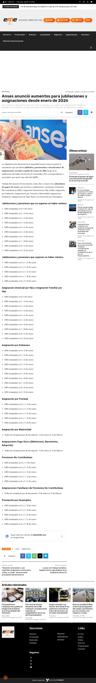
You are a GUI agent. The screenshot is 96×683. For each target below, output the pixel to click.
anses (17, 549)
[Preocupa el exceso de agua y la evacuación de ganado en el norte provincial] (81, 162)
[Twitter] (88, 2)
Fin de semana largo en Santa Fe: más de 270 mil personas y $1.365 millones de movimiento (85, 210)
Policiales (81, 188)
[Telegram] (45, 555)
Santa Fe (81, 205)
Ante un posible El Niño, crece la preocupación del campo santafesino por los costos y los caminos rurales (83, 609)
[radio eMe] (14, 632)
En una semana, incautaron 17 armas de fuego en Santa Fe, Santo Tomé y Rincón (85, 193)
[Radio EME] (10, 20)
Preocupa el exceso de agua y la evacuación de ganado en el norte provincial (81, 179)
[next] (92, 6)
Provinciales (73, 172)
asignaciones (26, 549)
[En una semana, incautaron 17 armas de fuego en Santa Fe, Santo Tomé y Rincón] (72, 190)
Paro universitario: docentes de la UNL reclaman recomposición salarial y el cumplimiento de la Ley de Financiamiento (85, 249)
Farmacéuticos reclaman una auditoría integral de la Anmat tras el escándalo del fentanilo (85, 228)
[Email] (40, 555)
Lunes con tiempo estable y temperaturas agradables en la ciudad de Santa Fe (53, 570)
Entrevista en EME (79, 616)
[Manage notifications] (6, 678)
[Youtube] (92, 2)
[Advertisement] (48, 71)
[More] (91, 112)
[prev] (88, 6)
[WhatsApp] (34, 555)
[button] (91, 47)
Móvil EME (81, 241)
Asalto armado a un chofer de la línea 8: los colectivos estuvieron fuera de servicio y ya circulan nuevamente (59, 609)
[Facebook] (80, 2)
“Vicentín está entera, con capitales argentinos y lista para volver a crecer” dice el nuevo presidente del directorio (16, 571)
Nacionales (6, 91)
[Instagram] (84, 2)
